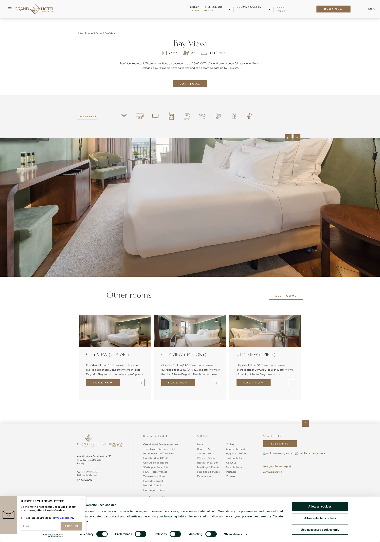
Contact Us (86, 480)
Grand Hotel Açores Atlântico (160, 444)
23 (173, 53)
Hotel (80, 33)
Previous (288, 137)
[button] (211, 9)
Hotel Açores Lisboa (154, 490)
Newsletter (272, 436)
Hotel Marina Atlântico (156, 458)
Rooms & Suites (94, 33)
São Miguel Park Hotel (156, 467)
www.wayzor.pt (271, 471)
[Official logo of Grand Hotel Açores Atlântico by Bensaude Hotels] (104, 444)
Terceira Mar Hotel (154, 476)
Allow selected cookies (320, 518)
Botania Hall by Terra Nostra (160, 453)
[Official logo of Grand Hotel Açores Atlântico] (34, 9)
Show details (233, 534)
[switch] (140, 534)
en (370, 9)
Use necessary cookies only (320, 529)
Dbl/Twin (217, 53)
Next (297, 137)
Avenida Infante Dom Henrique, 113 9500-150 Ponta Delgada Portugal (94, 460)
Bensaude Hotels (156, 436)
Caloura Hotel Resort (155, 462)
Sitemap (203, 436)
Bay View (110, 33)
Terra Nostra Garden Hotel (159, 449)
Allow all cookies (320, 506)
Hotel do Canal (152, 485)
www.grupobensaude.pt (276, 466)
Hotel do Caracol (153, 481)
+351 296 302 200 (89, 471)
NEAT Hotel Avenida (155, 471)
